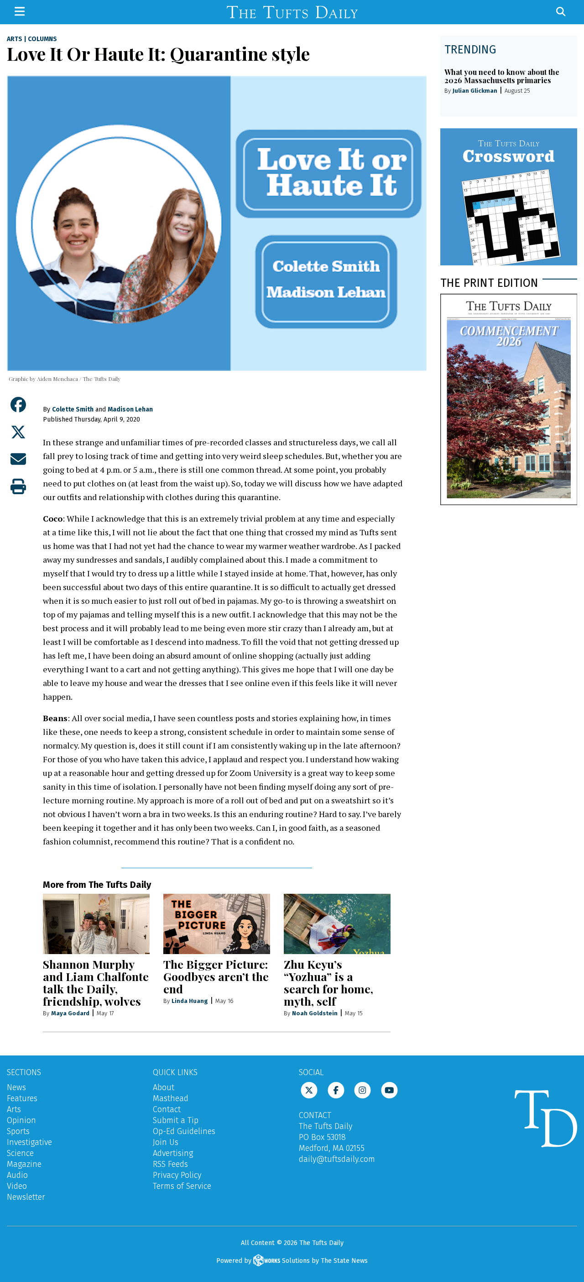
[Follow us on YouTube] (389, 1090)
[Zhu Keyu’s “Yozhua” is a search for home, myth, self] (337, 924)
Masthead (170, 1098)
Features (22, 1098)
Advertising (173, 1153)
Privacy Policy (177, 1175)
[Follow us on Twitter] (309, 1090)
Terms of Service (182, 1186)
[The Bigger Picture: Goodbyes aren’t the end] (216, 924)
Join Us (165, 1142)
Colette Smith (73, 409)
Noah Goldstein (315, 1013)
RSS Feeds (170, 1164)
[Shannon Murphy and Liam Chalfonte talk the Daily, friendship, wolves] (96, 924)
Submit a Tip (175, 1120)
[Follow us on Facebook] (336, 1090)
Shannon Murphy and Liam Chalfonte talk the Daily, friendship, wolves (96, 982)
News (16, 1087)
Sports (18, 1131)
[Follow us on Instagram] (362, 1090)
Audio (17, 1175)
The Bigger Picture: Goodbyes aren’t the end (216, 976)
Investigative (29, 1142)
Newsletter (26, 1197)
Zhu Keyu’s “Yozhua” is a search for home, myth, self (328, 982)
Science (20, 1153)
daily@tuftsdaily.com (337, 1159)
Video (17, 1186)
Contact (167, 1109)
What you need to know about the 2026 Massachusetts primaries (501, 76)
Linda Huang (190, 1000)
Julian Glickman (475, 90)
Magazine (24, 1164)
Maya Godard (70, 1013)
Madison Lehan (130, 409)
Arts (14, 39)
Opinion (21, 1120)
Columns (42, 39)
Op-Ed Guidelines (184, 1131)
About (163, 1087)
